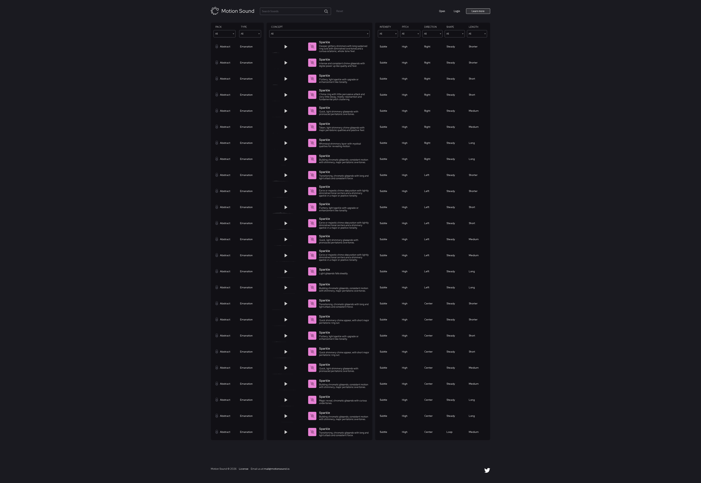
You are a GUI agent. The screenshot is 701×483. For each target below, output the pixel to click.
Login (457, 11)
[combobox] (224, 33)
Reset (339, 11)
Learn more (478, 11)
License (243, 468)
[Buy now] (301, 47)
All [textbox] (216, 33)
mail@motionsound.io (276, 468)
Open (442, 11)
